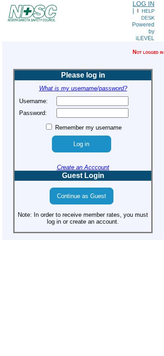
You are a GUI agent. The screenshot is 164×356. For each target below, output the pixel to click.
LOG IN (143, 3)
